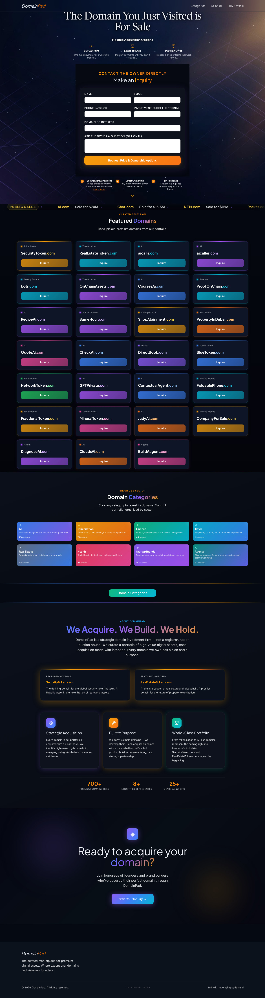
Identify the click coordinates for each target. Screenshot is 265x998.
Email (138, 93)
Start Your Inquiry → (132, 899)
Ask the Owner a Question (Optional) (113, 136)
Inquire (44, 262)
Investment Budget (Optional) (157, 107)
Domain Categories (132, 593)
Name (88, 93)
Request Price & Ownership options (132, 160)
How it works (99, 189)
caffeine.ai (237, 987)
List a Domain (133, 987)
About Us (216, 5)
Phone (95, 107)
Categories (198, 6)
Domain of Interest (99, 122)
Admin (146, 987)
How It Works (236, 5)
